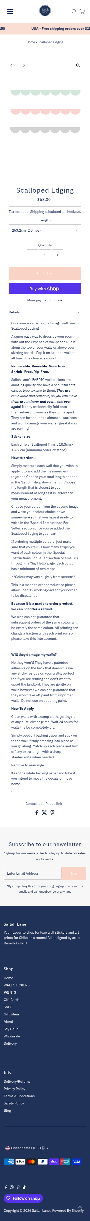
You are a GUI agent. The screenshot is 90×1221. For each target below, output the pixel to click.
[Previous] (12, 65)
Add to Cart (45, 273)
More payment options (44, 300)
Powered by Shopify (68, 1210)
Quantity (45, 245)
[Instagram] (12, 1188)
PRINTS (10, 992)
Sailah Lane (41, 1210)
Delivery (10, 1043)
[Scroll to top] (80, 1207)
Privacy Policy (14, 1088)
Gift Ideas (12, 1014)
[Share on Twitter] (45, 814)
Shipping (37, 211)
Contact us (34, 804)
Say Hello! (12, 1029)
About (8, 1021)
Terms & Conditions (19, 1096)
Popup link (54, 804)
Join (74, 873)
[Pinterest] (18, 1188)
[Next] (24, 65)
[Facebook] (6, 1188)
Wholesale (12, 1036)
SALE (8, 1007)
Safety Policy (14, 1103)
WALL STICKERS (17, 985)
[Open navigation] (13, 11)
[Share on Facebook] (37, 814)
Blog (7, 1110)
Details (14, 312)
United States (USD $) (28, 1148)
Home (30, 42)
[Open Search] (74, 11)
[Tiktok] (24, 1188)
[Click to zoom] (78, 65)
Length (45, 220)
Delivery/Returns (17, 1081)
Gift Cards (12, 999)
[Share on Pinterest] (52, 814)
